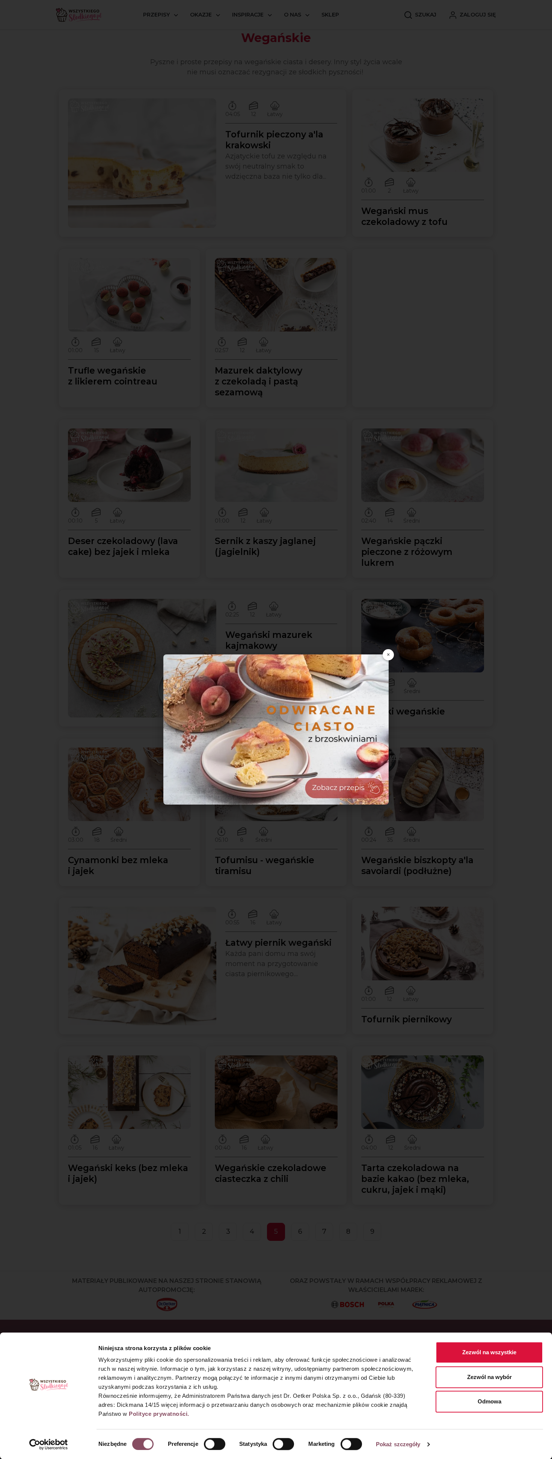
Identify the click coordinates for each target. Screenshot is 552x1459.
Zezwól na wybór (489, 1377)
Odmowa (489, 1401)
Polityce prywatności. (159, 1414)
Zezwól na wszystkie (489, 1352)
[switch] (214, 1444)
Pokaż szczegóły (398, 1444)
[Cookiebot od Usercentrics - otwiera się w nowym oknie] (48, 1444)
